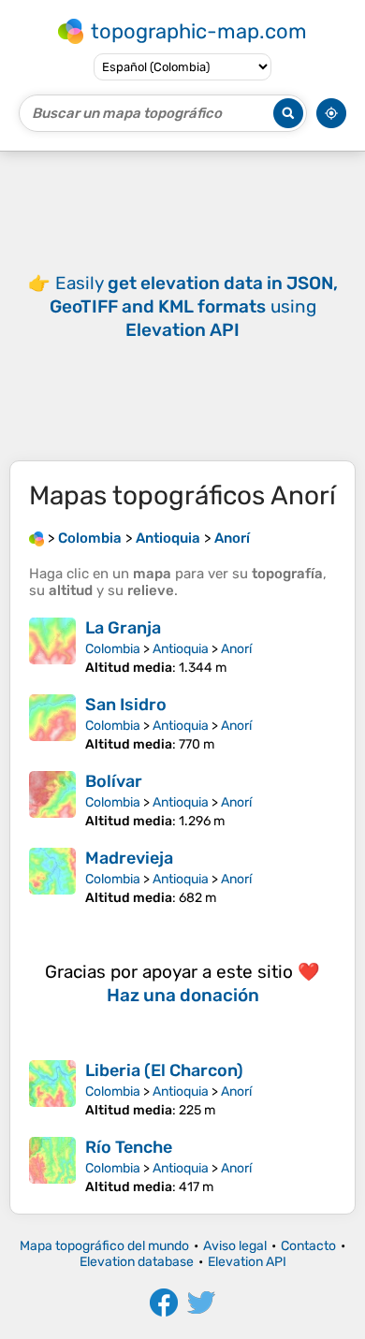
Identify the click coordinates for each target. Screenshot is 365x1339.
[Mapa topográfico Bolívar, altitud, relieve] (52, 800)
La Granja (123, 628)
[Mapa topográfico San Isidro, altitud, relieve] (52, 723)
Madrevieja (129, 858)
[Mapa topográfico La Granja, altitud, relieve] (52, 647)
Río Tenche (128, 1147)
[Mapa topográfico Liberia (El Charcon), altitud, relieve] (52, 1089)
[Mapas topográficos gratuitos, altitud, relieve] (36, 538)
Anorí (236, 649)
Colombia (112, 649)
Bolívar (113, 781)
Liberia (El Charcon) (164, 1070)
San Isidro (126, 704)
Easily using (194, 306)
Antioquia (181, 649)
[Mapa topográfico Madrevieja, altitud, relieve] (52, 877)
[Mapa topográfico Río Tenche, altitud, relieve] (52, 1166)
